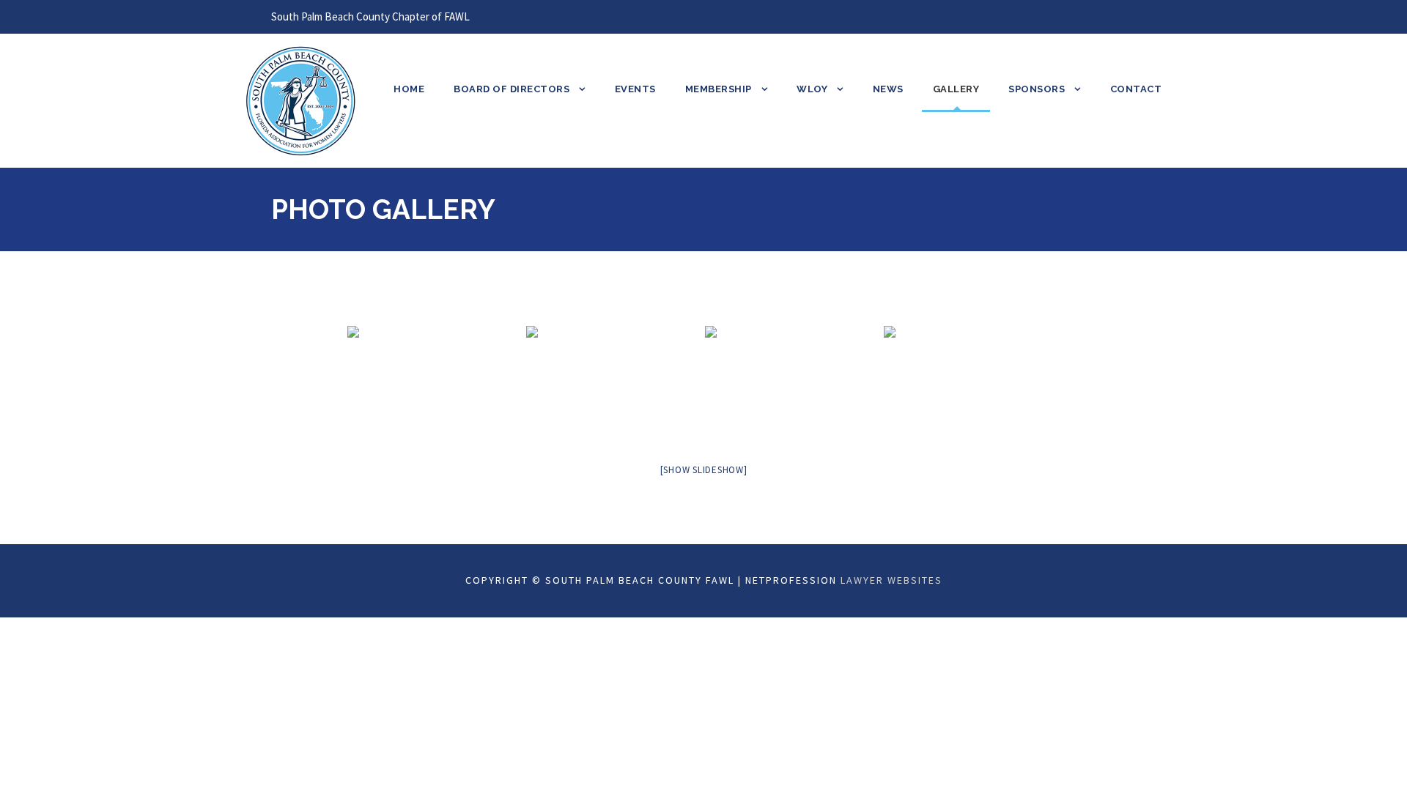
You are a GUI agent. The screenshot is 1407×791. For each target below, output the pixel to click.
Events (635, 88)
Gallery (956, 88)
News (888, 88)
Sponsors (1036, 88)
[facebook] (1131, 16)
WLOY (812, 88)
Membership (718, 88)
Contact (1136, 88)
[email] (1104, 16)
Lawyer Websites (891, 580)
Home (409, 88)
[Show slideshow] (703, 470)
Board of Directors (511, 88)
